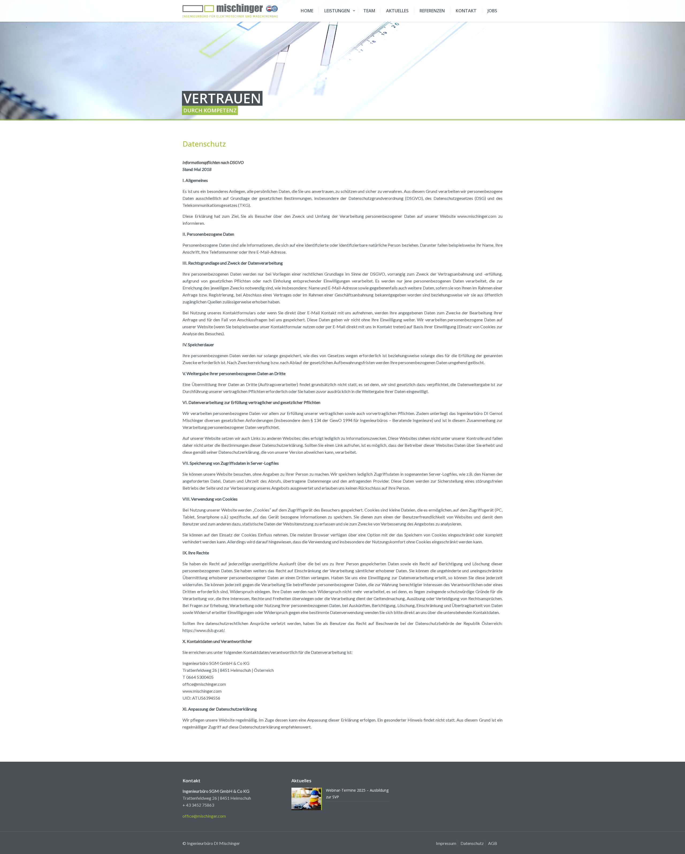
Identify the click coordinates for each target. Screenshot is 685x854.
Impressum (446, 843)
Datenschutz (472, 843)
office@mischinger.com (204, 815)
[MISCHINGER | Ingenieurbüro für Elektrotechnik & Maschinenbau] (230, 10)
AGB (492, 843)
